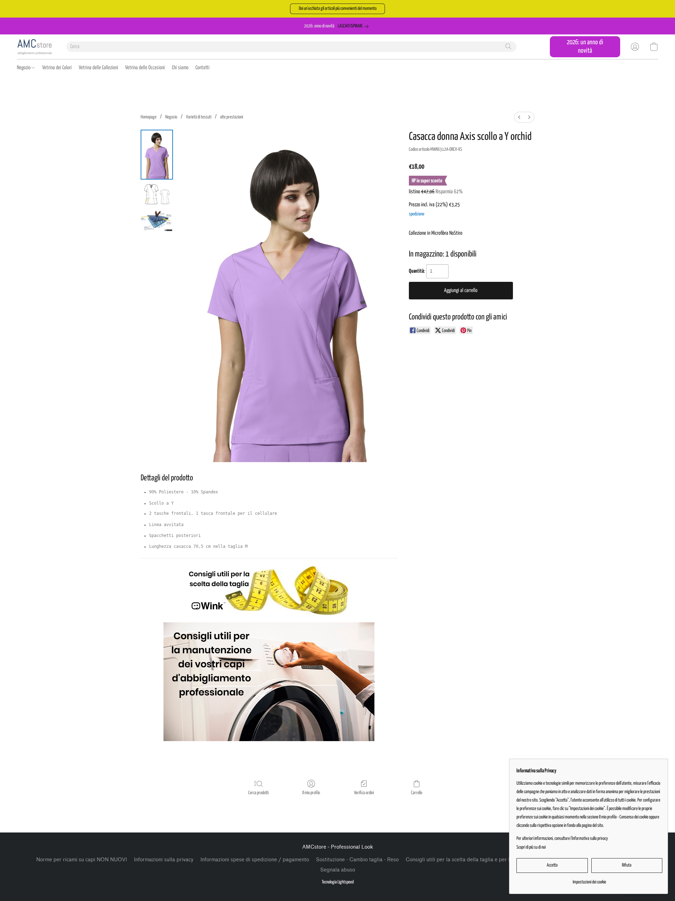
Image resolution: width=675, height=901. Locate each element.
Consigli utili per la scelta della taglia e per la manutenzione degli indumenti (495, 860)
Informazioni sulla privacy (163, 860)
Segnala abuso (337, 870)
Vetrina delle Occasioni (145, 67)
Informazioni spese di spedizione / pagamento (254, 860)
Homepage (148, 117)
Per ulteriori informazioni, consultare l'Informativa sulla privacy (562, 838)
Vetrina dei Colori (57, 67)
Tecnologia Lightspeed (338, 882)
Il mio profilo (311, 793)
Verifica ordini (364, 793)
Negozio (24, 67)
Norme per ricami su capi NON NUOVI (81, 860)
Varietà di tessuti (198, 117)
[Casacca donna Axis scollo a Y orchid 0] (157, 155)
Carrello (416, 793)
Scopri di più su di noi (531, 847)
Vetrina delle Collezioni (98, 67)
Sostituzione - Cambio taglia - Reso (357, 860)
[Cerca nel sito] (508, 46)
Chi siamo (180, 67)
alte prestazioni (231, 117)
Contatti (202, 67)
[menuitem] (519, 117)
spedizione (416, 214)
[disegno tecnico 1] (157, 194)
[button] (337, 9)
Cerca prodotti (258, 793)
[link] (354, 26)
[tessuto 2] (157, 220)
